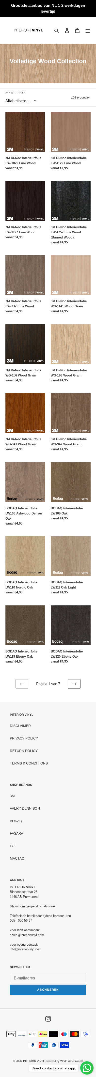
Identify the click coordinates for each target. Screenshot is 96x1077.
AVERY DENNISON (25, 808)
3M (12, 796)
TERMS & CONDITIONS (29, 763)
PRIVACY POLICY (24, 738)
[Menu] (87, 30)
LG (12, 846)
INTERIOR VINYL (34, 1061)
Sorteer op (15, 93)
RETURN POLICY (24, 751)
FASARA (16, 833)
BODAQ (16, 821)
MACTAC (17, 858)
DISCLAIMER (20, 726)
